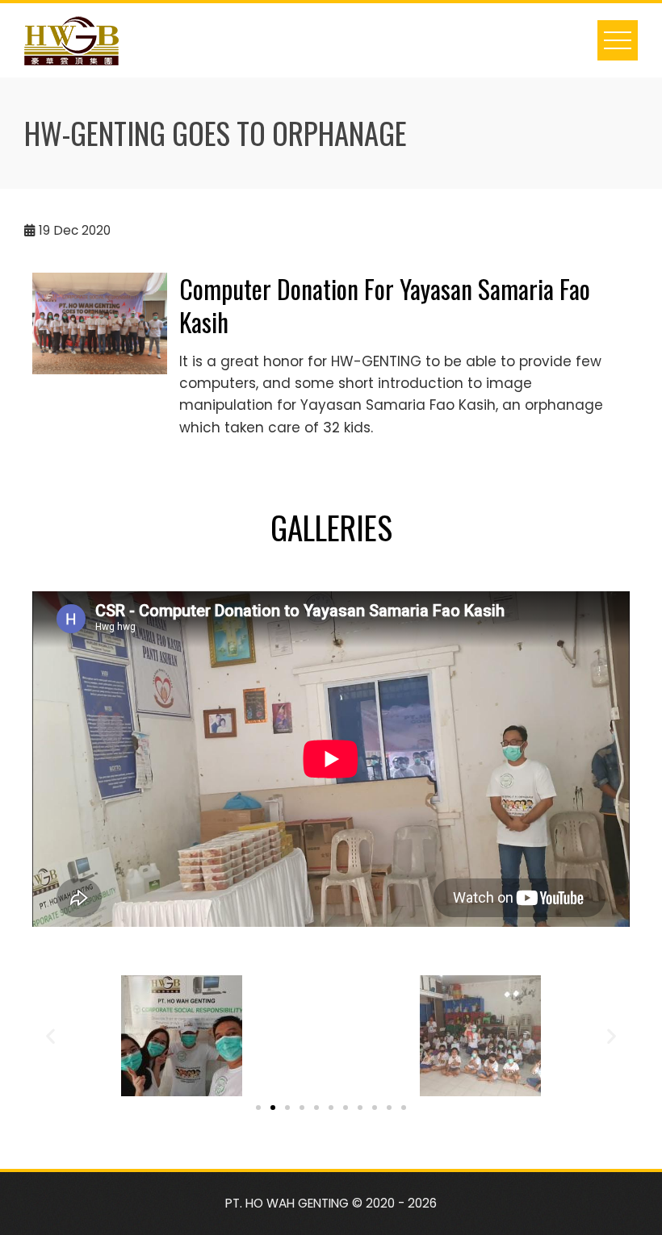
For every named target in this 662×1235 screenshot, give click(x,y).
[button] (50, 1036)
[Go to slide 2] (272, 1107)
